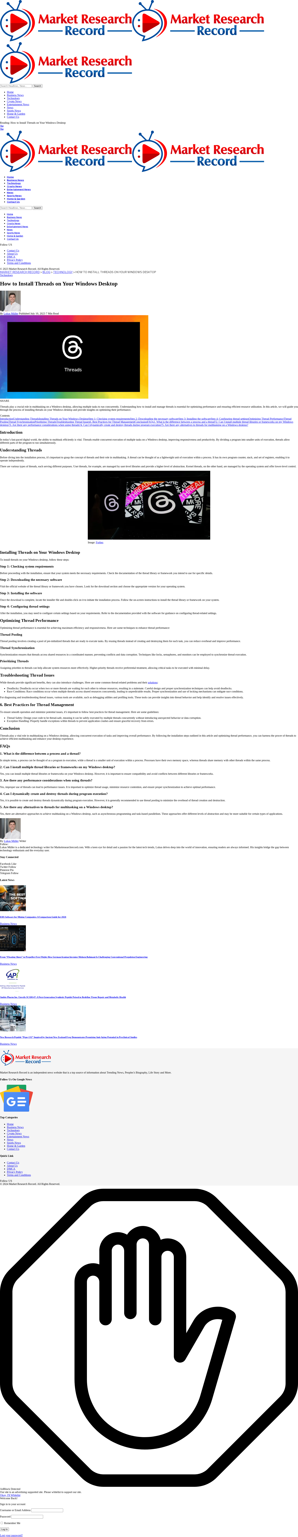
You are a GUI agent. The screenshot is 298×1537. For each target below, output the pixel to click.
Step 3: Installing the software (194, 418)
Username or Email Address (15, 1510)
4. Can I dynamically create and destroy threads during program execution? (121, 424)
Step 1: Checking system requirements (109, 418)
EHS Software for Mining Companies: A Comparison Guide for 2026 (33, 917)
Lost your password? (11, 1535)
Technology (6, 275)
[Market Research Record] (132, 171)
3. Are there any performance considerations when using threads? (45, 424)
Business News (8, 923)
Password (5, 1516)
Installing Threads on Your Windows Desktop (63, 418)
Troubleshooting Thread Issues (73, 421)
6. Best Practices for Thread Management (112, 421)
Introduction (6, 418)
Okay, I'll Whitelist (10, 1495)
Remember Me (11, 1523)
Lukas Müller (11, 313)
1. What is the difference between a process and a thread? (185, 421)
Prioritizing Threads (45, 421)
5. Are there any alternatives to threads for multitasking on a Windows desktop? (205, 424)
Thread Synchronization (21, 421)
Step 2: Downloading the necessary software (154, 418)
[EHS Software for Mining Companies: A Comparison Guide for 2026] (13, 910)
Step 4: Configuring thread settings (230, 418)
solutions (152, 682)
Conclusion (141, 421)
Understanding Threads (26, 418)
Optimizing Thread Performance (266, 418)
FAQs (150, 421)
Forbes (99, 542)
